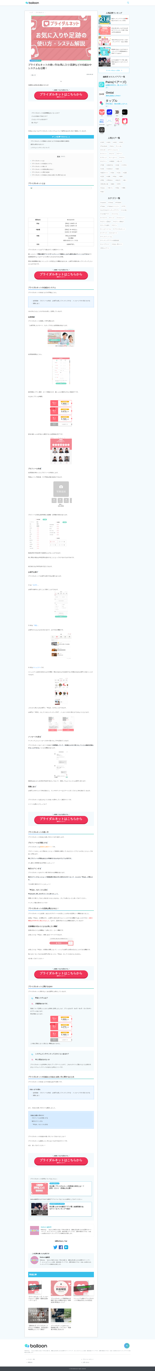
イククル (115, 214)
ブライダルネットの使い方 (39, 166)
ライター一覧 (31, 1359)
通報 (124, 188)
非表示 (63, 156)
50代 (121, 142)
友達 (117, 165)
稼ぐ (125, 180)
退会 (117, 188)
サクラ (112, 153)
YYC (124, 206)
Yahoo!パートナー (113, 206)
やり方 (103, 150)
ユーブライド (105, 244)
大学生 (125, 165)
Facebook (104, 146)
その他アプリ (105, 214)
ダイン (115, 225)
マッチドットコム (106, 236)
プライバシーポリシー (88, 1359)
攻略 (109, 176)
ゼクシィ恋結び (106, 221)
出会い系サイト (117, 244)
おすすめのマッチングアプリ (57, 1203)
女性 (102, 169)
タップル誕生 (105, 225)
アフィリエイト (113, 150)
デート (120, 153)
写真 (102, 165)
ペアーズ (104, 233)
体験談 (112, 161)
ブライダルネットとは (38, 160)
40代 (115, 142)
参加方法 (110, 165)
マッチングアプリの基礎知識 (110, 240)
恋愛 (125, 172)
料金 (115, 176)
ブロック (104, 157)
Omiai (111, 202)
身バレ (111, 188)
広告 (119, 172)
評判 (119, 184)
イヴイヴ (104, 217)
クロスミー (121, 217)
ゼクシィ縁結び (119, 221)
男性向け (110, 180)
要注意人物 (104, 184)
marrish (103, 202)
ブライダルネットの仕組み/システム (42, 163)
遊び (102, 191)
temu (112, 146)
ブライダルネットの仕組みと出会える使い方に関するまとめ (49, 175)
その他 (124, 210)
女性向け (110, 169)
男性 (102, 180)
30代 (109, 142)
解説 (113, 184)
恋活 (102, 176)
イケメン (104, 153)
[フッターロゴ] (36, 1345)
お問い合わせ (86, 1362)
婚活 (117, 169)
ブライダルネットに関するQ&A (40, 172)
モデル (122, 157)
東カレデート (105, 248)
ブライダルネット (35, 60)
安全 (113, 172)
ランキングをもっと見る (113, 70)
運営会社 (30, 1362)
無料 (121, 176)
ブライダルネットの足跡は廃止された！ (43, 169)
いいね (119, 146)
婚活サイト (104, 172)
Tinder (103, 206)
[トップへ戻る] (127, 1345)
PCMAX (118, 202)
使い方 (34, 75)
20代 (102, 142)
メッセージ (113, 157)
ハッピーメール (106, 229)
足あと (103, 188)
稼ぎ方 (118, 180)
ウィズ (112, 217)
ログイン (104, 161)
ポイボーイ (113, 233)
